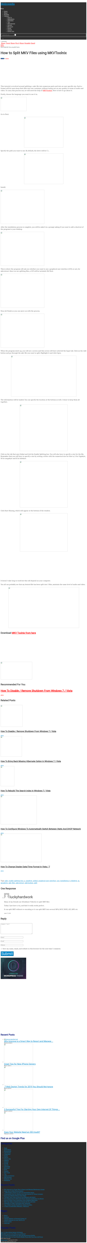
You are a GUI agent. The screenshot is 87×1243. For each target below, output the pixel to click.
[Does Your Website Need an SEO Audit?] (18, 1130)
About (5, 13)
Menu (2, 8)
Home (5, 11)
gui (58, 881)
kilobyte (74, 881)
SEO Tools (7, 1172)
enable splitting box (16, 881)
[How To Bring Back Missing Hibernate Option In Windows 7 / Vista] (43, 746)
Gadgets (6, 1160)
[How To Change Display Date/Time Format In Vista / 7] (43, 848)
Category (6, 16)
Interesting (10, 20)
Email (33, 43)
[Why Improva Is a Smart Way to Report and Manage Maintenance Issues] (11, 1039)
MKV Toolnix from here (24, 632)
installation (64, 881)
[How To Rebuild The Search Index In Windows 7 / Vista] (43, 776)
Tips (8, 22)
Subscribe (7, 1223)
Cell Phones (7, 1152)
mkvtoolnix (29, 883)
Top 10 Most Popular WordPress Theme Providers (18, 1205)
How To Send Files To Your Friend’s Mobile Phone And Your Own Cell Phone (22, 1237)
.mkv (6, 881)
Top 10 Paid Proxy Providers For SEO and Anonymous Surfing (18, 1235)
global (35, 881)
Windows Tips (8, 1179)
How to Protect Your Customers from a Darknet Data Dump (20, 1200)
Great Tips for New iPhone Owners (20, 1064)
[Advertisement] (15, 71)
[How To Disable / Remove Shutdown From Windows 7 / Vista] (43, 671)
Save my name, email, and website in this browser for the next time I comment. (32, 949)
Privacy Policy (8, 1221)
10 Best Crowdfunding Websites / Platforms (16, 1206)
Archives (6, 14)
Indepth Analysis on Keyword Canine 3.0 (15, 1218)
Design (9, 28)
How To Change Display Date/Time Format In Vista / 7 (25, 867)
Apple (5, 1148)
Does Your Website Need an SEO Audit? (22, 1132)
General (9, 30)
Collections (7, 1154)
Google (6, 1163)
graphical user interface (47, 881)
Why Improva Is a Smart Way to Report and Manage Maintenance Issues (24, 1189)
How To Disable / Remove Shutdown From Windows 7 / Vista (36, 690)
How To (9, 17)
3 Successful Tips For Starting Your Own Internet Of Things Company (23, 1194)
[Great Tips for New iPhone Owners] (18, 1062)
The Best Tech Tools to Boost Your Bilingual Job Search (19, 1197)
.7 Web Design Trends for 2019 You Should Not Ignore (28, 1086)
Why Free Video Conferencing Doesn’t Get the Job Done (19, 1202)
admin (7, 58)
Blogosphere (7, 1151)
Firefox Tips (10, 31)
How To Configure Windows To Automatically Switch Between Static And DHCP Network (41, 829)
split (35, 883)
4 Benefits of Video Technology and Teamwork (17, 1203)
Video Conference (9, 1175)
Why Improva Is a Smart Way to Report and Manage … (28, 1041)
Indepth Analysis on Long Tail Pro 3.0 (14, 1220)
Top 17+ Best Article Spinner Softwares (12, 1232)
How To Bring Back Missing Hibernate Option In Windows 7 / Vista (31, 761)
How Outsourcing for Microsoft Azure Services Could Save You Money (24, 1198)
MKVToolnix (47, 90)
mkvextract (20, 883)
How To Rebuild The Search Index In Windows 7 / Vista (25, 791)
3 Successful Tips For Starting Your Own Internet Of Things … (32, 1109)
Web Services (11, 23)
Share (3, 43)
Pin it (17, 43)
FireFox (6, 1157)
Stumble (27, 43)
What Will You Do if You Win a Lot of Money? (13, 1234)
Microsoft (10, 26)
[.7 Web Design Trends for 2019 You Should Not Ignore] (18, 1084)
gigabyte (29, 881)
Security (9, 25)
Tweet (8, 43)
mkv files (12, 883)
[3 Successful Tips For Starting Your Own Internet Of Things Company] (18, 1107)
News (5, 1169)
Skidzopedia (8, 4)
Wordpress (7, 1180)
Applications (10, 19)
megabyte (4, 883)
